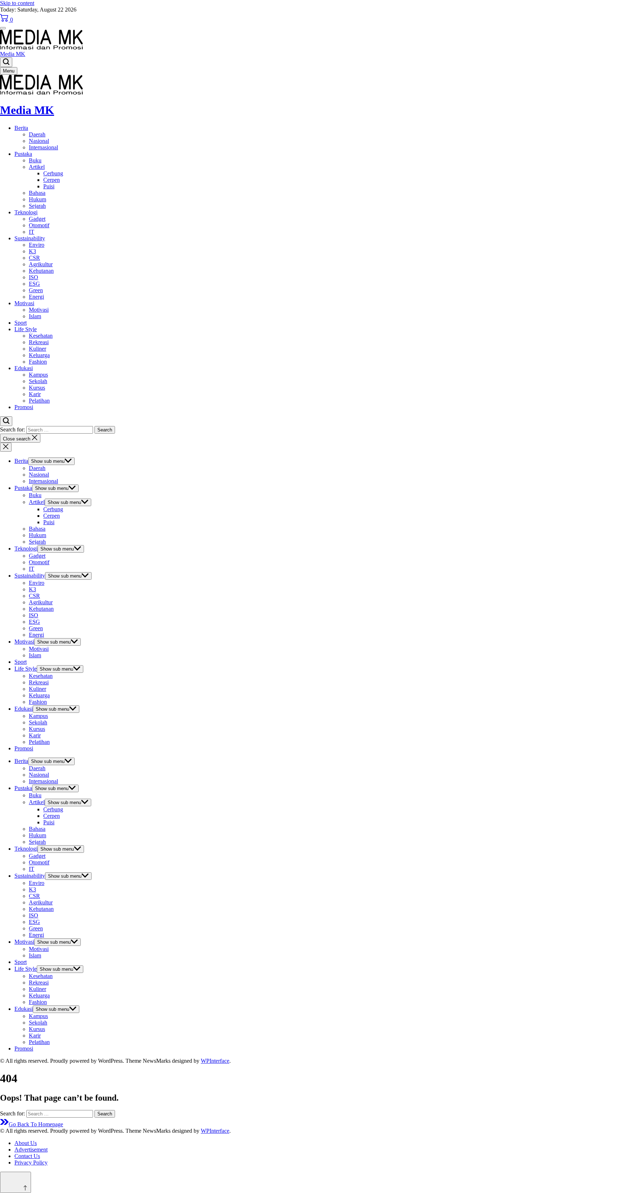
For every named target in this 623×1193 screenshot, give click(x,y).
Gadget (37, 219)
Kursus (37, 388)
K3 (32, 251)
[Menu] (3, 28)
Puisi (48, 186)
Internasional (43, 147)
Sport (20, 323)
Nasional (39, 141)
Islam (35, 316)
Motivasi (24, 303)
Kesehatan (41, 336)
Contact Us (27, 1156)
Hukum (37, 199)
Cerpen (51, 180)
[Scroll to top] (15, 1182)
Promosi (23, 407)
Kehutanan (41, 271)
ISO (33, 277)
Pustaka (23, 154)
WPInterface (215, 1061)
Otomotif (39, 225)
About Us (25, 1143)
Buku (35, 160)
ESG (34, 284)
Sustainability (29, 238)
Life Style (25, 329)
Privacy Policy (31, 1162)
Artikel (37, 167)
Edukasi (23, 368)
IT (31, 232)
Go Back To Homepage (36, 1124)
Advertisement (31, 1149)
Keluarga (39, 355)
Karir (35, 394)
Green (36, 290)
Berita (21, 128)
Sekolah (38, 381)
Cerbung (53, 173)
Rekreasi (39, 342)
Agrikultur (41, 264)
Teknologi (25, 212)
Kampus (38, 375)
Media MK (12, 54)
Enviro (36, 245)
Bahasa (37, 193)
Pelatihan (39, 401)
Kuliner (37, 349)
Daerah (37, 134)
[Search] (6, 62)
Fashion (38, 362)
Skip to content (17, 3)
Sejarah (37, 206)
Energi (36, 297)
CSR (34, 258)
